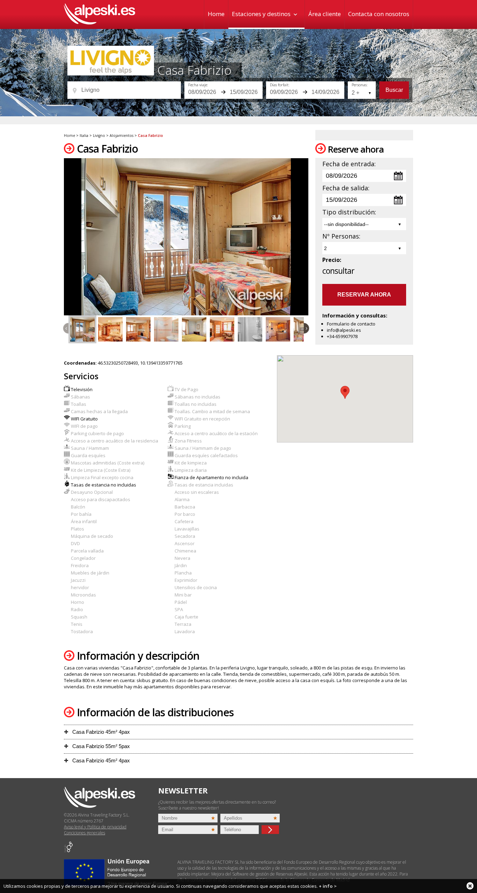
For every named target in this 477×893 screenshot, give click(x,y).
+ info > (328, 886)
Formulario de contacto (351, 324)
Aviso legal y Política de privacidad (95, 827)
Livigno (99, 135)
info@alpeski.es (344, 330)
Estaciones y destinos (261, 14)
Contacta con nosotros (378, 14)
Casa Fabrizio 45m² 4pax (100, 732)
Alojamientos (121, 135)
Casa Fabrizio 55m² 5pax (100, 746)
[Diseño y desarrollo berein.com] (68, 851)
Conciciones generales (84, 833)
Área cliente (324, 14)
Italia (84, 135)
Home (216, 14)
